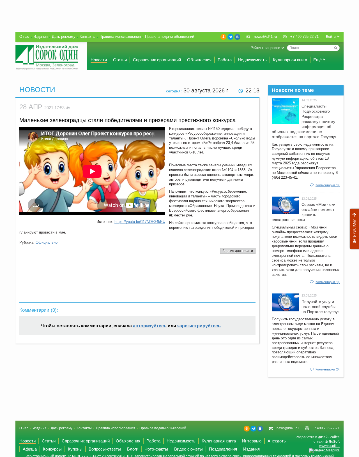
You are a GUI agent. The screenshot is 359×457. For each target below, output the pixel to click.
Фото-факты (156, 449)
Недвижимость (252, 59)
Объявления (199, 59)
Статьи (120, 59)
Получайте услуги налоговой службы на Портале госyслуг (320, 306)
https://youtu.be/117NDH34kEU (139, 222)
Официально (46, 242)
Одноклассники (223, 37)
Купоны (75, 449)
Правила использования (120, 36)
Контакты (87, 36)
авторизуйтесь (150, 325)
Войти (331, 37)
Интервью (251, 441)
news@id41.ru (265, 36)
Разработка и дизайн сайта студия (318, 441)
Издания (40, 36)
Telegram (230, 37)
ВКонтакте (237, 37)
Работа (225, 59)
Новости (99, 59)
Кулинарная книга (290, 59)
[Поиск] (335, 48)
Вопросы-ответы (105, 449)
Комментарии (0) (328, 185)
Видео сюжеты (188, 449)
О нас (24, 36)
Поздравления (223, 449)
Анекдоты (277, 441)
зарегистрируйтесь (199, 325)
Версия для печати (237, 251)
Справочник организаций (157, 59)
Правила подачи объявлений (169, 36)
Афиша (30, 449)
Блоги (132, 449)
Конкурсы (52, 449)
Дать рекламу (353, 228)
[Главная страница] (46, 57)
